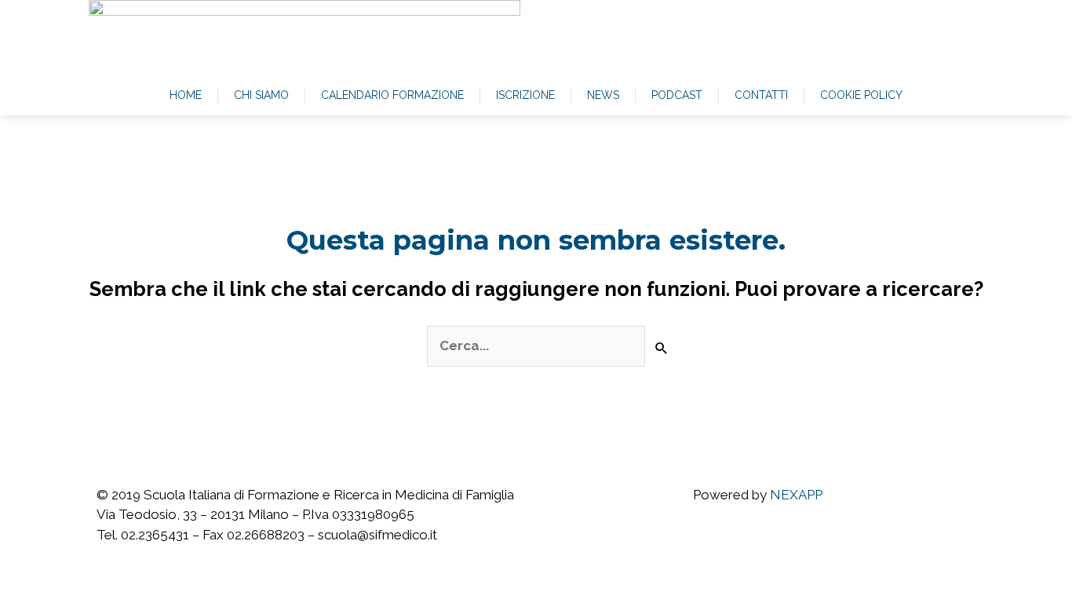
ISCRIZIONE (525, 95)
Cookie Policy (861, 95)
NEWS (603, 95)
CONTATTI (761, 95)
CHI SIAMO (261, 95)
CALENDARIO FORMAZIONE (392, 95)
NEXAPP (796, 494)
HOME (186, 95)
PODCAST (676, 95)
